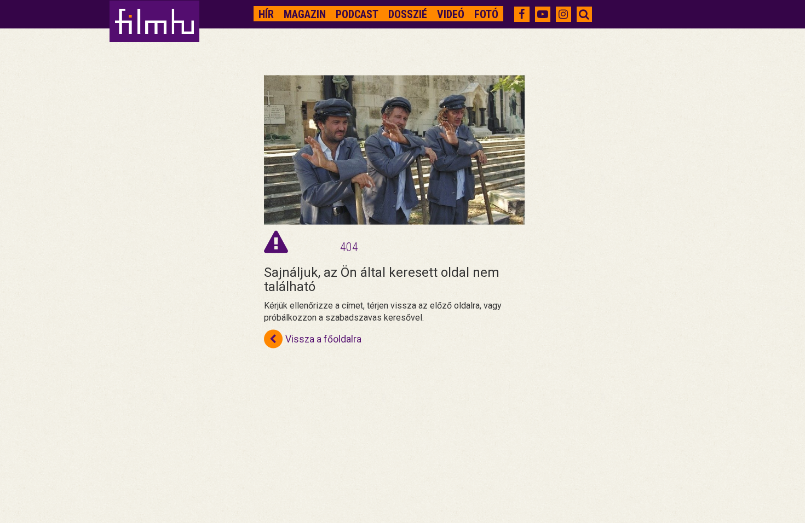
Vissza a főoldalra (323, 339)
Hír (266, 14)
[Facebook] (522, 14)
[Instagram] (563, 14)
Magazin (305, 14)
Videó (450, 14)
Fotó (486, 14)
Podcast (357, 14)
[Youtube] (542, 14)
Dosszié (407, 14)
